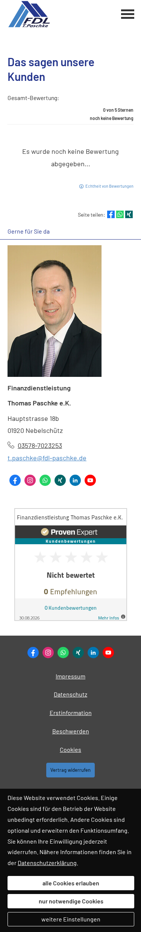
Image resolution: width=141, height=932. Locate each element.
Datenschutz (70, 694)
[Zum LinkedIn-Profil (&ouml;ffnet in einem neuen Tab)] (75, 480)
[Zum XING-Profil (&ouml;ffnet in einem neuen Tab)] (60, 480)
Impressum (70, 676)
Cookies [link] (70, 749)
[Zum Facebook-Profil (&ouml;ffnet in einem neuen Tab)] (15, 480)
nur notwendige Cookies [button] (71, 901)
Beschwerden (70, 731)
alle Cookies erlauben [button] (70, 882)
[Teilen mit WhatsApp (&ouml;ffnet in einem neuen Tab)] (120, 214)
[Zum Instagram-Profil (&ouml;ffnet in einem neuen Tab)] (30, 480)
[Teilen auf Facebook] (111, 214)
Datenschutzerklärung (47, 862)
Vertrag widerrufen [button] (70, 770)
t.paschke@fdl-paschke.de (47, 458)
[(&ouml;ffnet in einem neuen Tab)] (70, 618)
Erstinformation (71, 712)
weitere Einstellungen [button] (70, 919)
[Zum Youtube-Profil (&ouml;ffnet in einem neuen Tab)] (90, 480)
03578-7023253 (40, 445)
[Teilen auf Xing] (129, 214)
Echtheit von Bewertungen (109, 186)
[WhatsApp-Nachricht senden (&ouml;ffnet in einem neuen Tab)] (45, 480)
